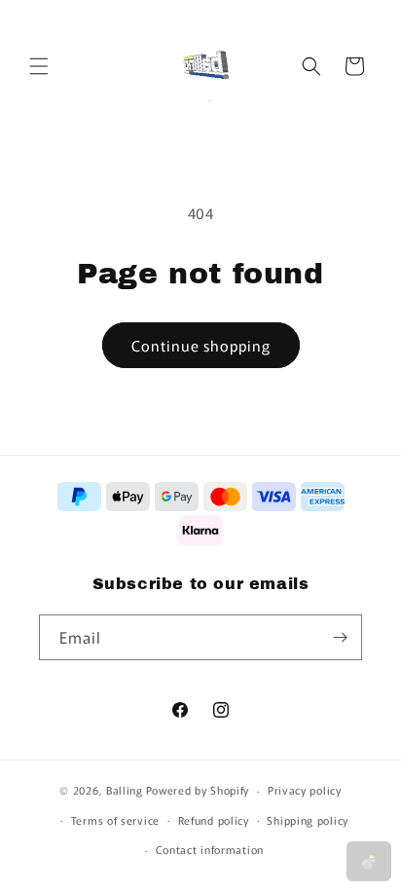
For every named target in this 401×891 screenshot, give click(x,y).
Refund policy (213, 820)
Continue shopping (201, 345)
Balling (124, 790)
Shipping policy (307, 820)
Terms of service (115, 820)
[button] (39, 66)
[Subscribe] (339, 637)
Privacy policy (305, 790)
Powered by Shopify (198, 790)
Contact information (210, 849)
